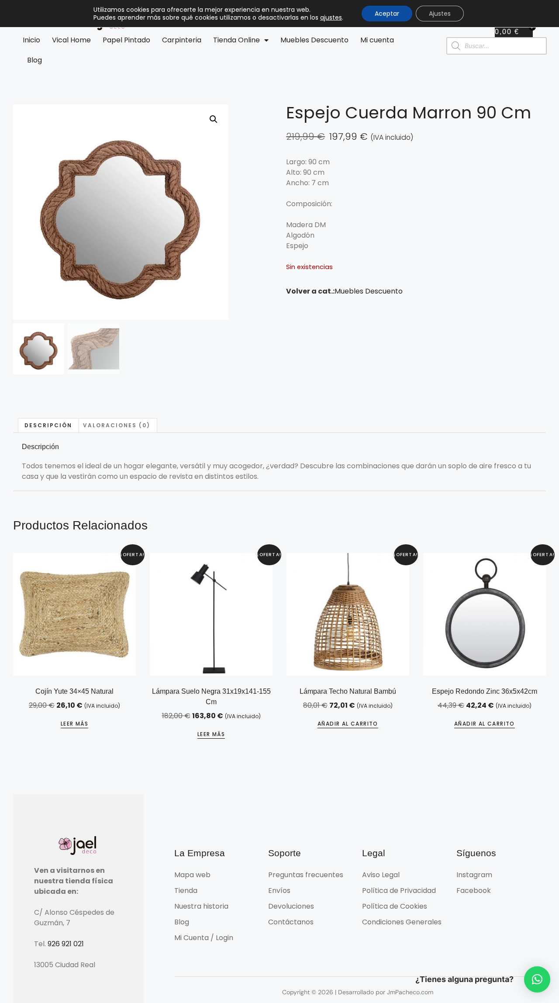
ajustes (331, 17)
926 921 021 (66, 944)
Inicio (31, 40)
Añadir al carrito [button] (347, 723)
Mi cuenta (377, 40)
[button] (213, 119)
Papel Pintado (126, 40)
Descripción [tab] (48, 425)
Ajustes (440, 13)
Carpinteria (181, 40)
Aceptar (387, 13)
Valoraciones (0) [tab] (116, 425)
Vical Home (71, 40)
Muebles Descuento (314, 40)
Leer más (74, 723)
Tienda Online (236, 40)
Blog (34, 60)
